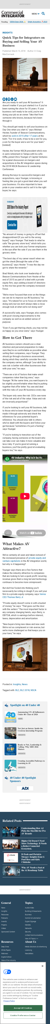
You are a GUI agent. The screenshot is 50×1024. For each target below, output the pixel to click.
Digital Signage (30, 921)
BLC (17, 690)
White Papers (6, 950)
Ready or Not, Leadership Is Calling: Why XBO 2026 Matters (29, 747)
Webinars (4, 954)
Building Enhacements (33, 911)
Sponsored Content (8, 932)
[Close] (42, 966)
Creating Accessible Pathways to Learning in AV (31, 762)
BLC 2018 (25, 690)
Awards (4, 921)
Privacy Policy (9, 1001)
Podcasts (4, 918)
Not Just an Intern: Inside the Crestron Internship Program (30, 729)
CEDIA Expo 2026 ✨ (18, 22)
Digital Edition (6, 957)
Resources (5, 915)
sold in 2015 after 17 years (25, 136)
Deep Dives (5, 947)
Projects (4, 925)
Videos (3, 928)
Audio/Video (29, 908)
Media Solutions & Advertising (36, 947)
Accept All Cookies (23, 1008)
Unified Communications (34, 935)
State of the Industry (8, 960)
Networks (28, 928)
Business (28, 915)
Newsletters (29, 954)
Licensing (28, 950)
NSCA (33, 690)
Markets (28, 925)
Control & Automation (33, 918)
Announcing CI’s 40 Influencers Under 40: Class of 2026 (31, 713)
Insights (7, 32)
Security (28, 932)
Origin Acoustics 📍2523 (37, 22)
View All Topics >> (31, 939)
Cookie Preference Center (23, 1015)
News (25, 684)
